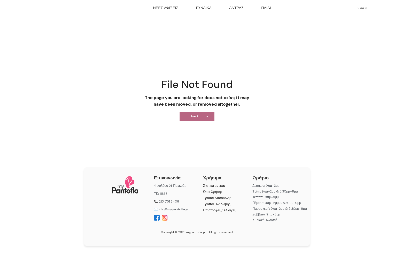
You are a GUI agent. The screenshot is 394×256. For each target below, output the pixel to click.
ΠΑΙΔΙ (266, 7)
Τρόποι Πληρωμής (216, 204)
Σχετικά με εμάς (214, 186)
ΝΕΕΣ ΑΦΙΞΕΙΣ (165, 7)
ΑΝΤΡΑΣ (236, 7)
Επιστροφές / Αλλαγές (219, 210)
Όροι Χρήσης (212, 192)
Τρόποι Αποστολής (217, 198)
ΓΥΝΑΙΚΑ (204, 7)
